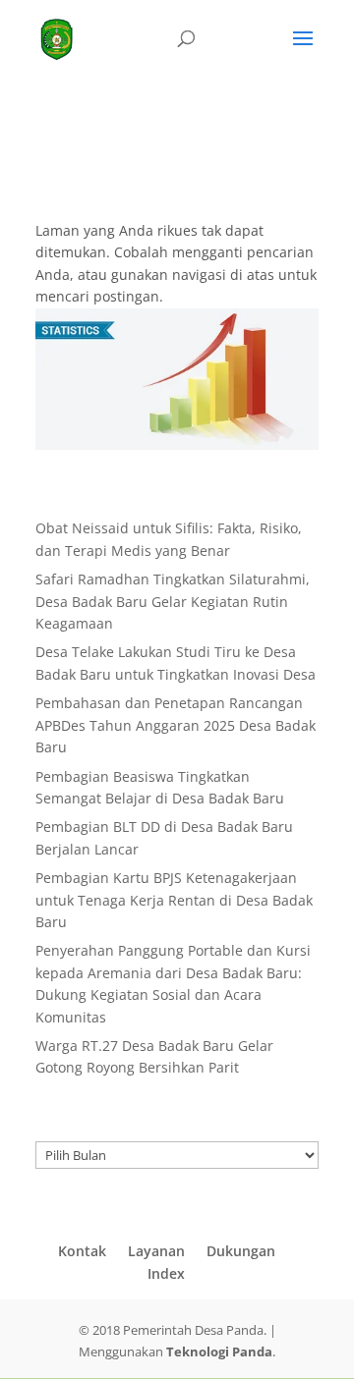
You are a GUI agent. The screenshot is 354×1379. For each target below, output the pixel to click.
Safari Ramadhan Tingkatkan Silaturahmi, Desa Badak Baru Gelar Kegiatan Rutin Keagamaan (172, 601)
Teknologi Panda (219, 1351)
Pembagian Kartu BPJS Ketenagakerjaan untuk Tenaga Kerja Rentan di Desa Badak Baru (174, 899)
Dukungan (240, 1250)
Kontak (82, 1250)
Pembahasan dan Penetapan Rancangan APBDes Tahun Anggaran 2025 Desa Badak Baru (175, 724)
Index (166, 1273)
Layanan (156, 1250)
